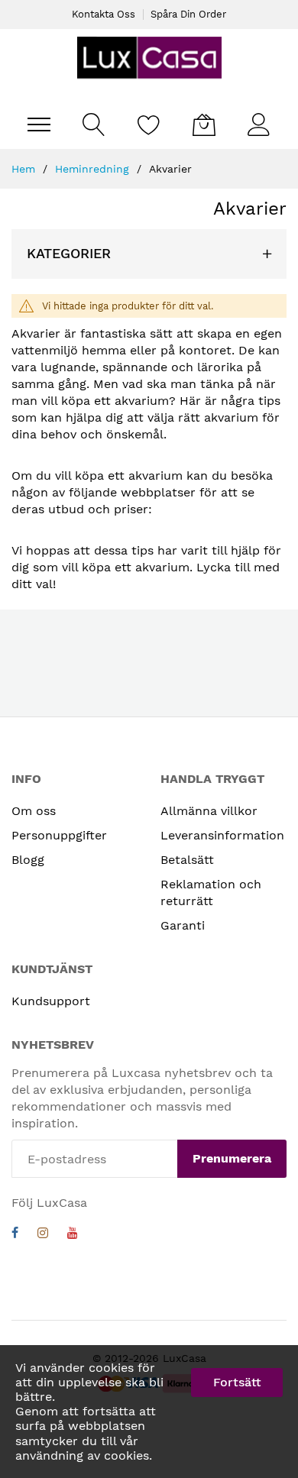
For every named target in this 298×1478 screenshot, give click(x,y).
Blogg (27, 859)
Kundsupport (50, 1001)
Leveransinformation (222, 835)
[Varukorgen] (204, 124)
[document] (149, 1411)
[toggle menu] (39, 124)
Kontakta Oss (103, 14)
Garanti (182, 925)
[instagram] (42, 1234)
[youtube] (72, 1234)
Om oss (33, 811)
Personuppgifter (59, 835)
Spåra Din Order (188, 14)
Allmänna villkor (209, 811)
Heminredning (94, 169)
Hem (25, 169)
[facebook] (14, 1234)
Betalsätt (187, 859)
